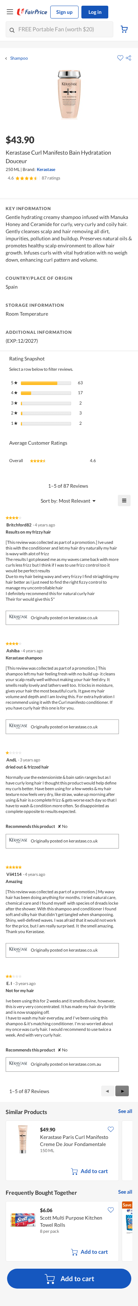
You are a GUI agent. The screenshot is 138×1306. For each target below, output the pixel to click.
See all (125, 1111)
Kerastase (46, 169)
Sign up (64, 12)
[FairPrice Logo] (32, 12)
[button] (128, 58)
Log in (95, 12)
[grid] (69, 1151)
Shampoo (19, 58)
